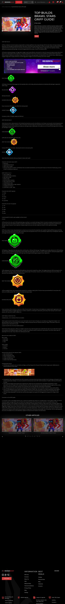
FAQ (25, 581)
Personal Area (41, 579)
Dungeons (54, 602)
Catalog (26, 592)
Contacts (26, 576)
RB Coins (26, 574)
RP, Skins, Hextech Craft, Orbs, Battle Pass (41, 601)
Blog (25, 590)
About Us (26, 579)
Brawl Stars (8, 6)
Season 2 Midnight (9, 600)
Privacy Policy (27, 588)
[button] (59, 2)
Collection (40, 583)
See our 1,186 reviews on (41, 2)
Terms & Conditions (29, 585)
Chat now (6, 578)
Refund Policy (27, 583)
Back (36, 36)
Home (3, 6)
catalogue (19, 2)
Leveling (53, 600)
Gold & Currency (8, 602)
